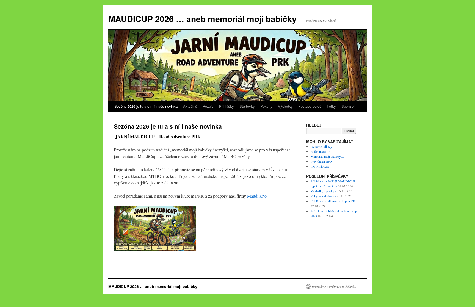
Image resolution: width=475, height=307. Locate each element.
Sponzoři (348, 106)
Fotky (331, 106)
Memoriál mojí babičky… (327, 156)
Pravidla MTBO (321, 161)
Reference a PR (321, 151)
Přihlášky (226, 106)
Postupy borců (309, 106)
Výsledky (285, 106)
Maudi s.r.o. (257, 196)
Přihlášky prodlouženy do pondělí (333, 201)
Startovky (247, 106)
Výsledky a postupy (324, 191)
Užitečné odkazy (321, 146)
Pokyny (266, 106)
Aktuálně (190, 106)
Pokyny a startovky (323, 196)
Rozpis (208, 106)
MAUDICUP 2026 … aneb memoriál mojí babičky (202, 18)
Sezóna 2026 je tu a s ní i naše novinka (146, 106)
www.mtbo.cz (320, 166)
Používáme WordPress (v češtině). (334, 286)
